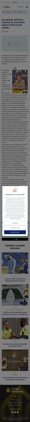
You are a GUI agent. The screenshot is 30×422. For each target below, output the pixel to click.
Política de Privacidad (15, 218)
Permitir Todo (15, 232)
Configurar (15, 223)
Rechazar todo (15, 228)
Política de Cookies (19, 215)
